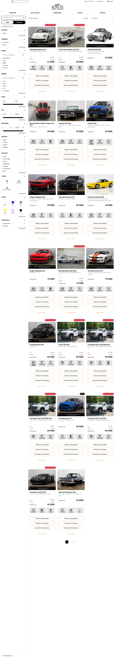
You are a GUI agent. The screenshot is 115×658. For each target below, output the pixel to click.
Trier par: (86, 18)
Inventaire (12, 13)
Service (80, 13)
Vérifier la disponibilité (42, 76)
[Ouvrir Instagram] (6, 2)
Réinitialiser (23, 35)
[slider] (2, 104)
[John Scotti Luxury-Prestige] (57, 6)
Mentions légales (42, 91)
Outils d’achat (35, 13)
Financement (57, 13)
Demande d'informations (42, 85)
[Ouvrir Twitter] (4, 2)
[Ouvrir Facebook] (2, 2)
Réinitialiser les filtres (8, 26)
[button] (29, 37)
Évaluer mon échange (42, 80)
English (111, 1)
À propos (102, 13)
